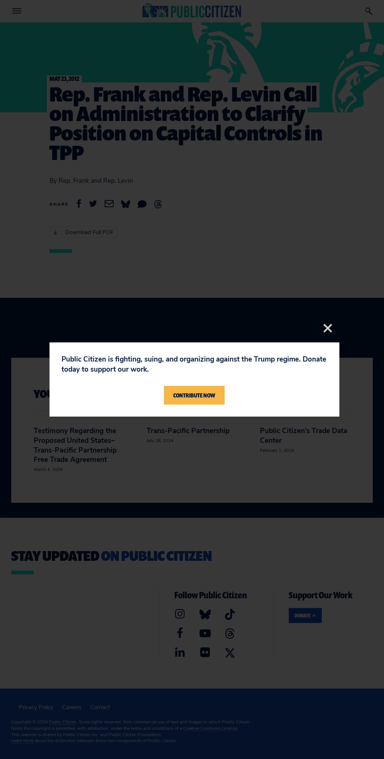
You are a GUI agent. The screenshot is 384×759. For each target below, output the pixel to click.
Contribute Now (194, 395)
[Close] (327, 328)
